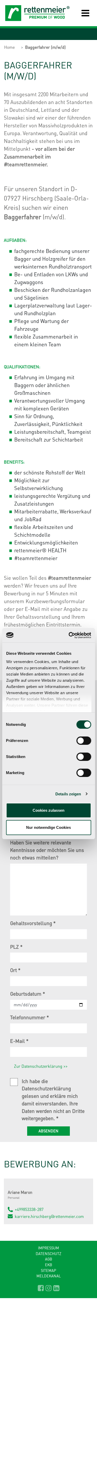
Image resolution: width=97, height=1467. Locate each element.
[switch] (83, 740)
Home (9, 47)
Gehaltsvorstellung (33, 923)
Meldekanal (48, 1275)
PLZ (16, 946)
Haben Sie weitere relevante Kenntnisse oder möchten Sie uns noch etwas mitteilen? (47, 850)
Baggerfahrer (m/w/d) (45, 47)
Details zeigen (68, 794)
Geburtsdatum (27, 993)
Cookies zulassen (48, 810)
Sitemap (48, 1270)
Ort (15, 970)
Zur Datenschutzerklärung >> (41, 1066)
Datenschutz (48, 1253)
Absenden (48, 1130)
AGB (48, 1259)
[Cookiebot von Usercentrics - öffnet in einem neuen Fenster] (69, 635)
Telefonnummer (29, 1017)
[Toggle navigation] (81, 13)
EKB (48, 1264)
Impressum (48, 1247)
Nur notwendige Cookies (48, 827)
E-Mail (19, 1041)
